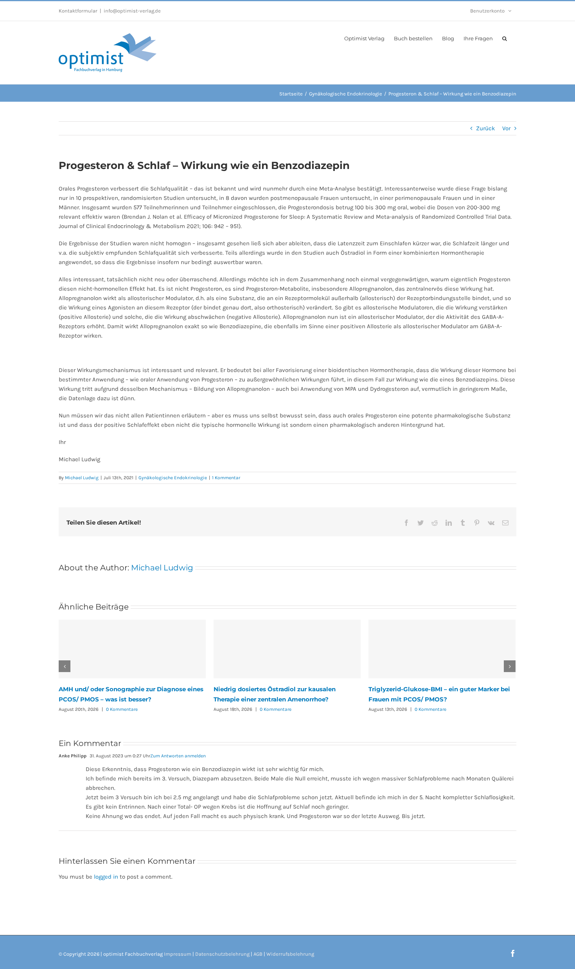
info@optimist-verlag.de (132, 11)
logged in (106, 876)
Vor (506, 128)
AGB (257, 954)
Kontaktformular (78, 11)
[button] (504, 38)
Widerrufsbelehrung (290, 954)
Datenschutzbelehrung (222, 954)
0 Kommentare (122, 709)
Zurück (485, 128)
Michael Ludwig (82, 477)
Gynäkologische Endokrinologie (172, 477)
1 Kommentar (226, 477)
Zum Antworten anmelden (178, 756)
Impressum (177, 954)
